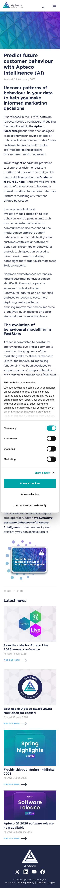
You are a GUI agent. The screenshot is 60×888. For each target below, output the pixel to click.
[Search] (43, 7)
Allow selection (30, 494)
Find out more (12, 660)
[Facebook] (42, 871)
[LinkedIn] (26, 871)
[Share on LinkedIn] (21, 591)
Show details (42, 472)
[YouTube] (34, 871)
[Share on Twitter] (17, 591)
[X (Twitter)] (17, 871)
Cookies (41, 882)
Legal (51, 882)
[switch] (51, 438)
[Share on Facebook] (14, 591)
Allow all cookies (30, 483)
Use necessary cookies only (30, 505)
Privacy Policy (26, 882)
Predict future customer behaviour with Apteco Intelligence (28, 522)
